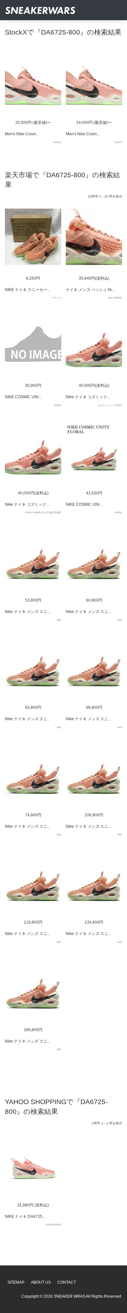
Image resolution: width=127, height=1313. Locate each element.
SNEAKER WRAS (69, 1296)
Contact (66, 1282)
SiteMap (15, 1282)
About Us (41, 1282)
